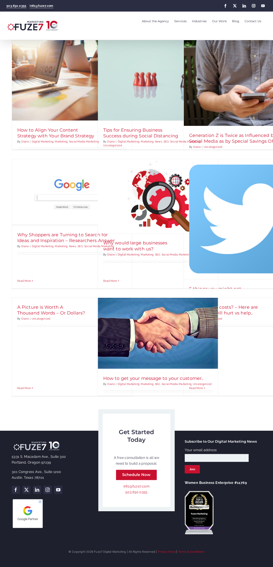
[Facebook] (16, 490)
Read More (24, 280)
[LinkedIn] (37, 490)
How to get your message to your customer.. (153, 378)
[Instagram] (48, 490)
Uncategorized (112, 145)
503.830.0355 (16, 5)
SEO (166, 141)
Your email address (201, 450)
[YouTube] (58, 490)
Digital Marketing (43, 141)
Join (192, 469)
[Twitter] (26, 490)
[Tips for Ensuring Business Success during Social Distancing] (158, 80)
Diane (25, 141)
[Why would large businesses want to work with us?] (158, 196)
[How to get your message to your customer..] (158, 333)
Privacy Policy (167, 551)
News (158, 141)
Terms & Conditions (191, 551)
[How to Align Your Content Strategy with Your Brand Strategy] (72, 80)
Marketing (61, 141)
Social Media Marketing (84, 141)
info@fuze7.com (41, 5)
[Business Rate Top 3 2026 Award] (199, 493)
